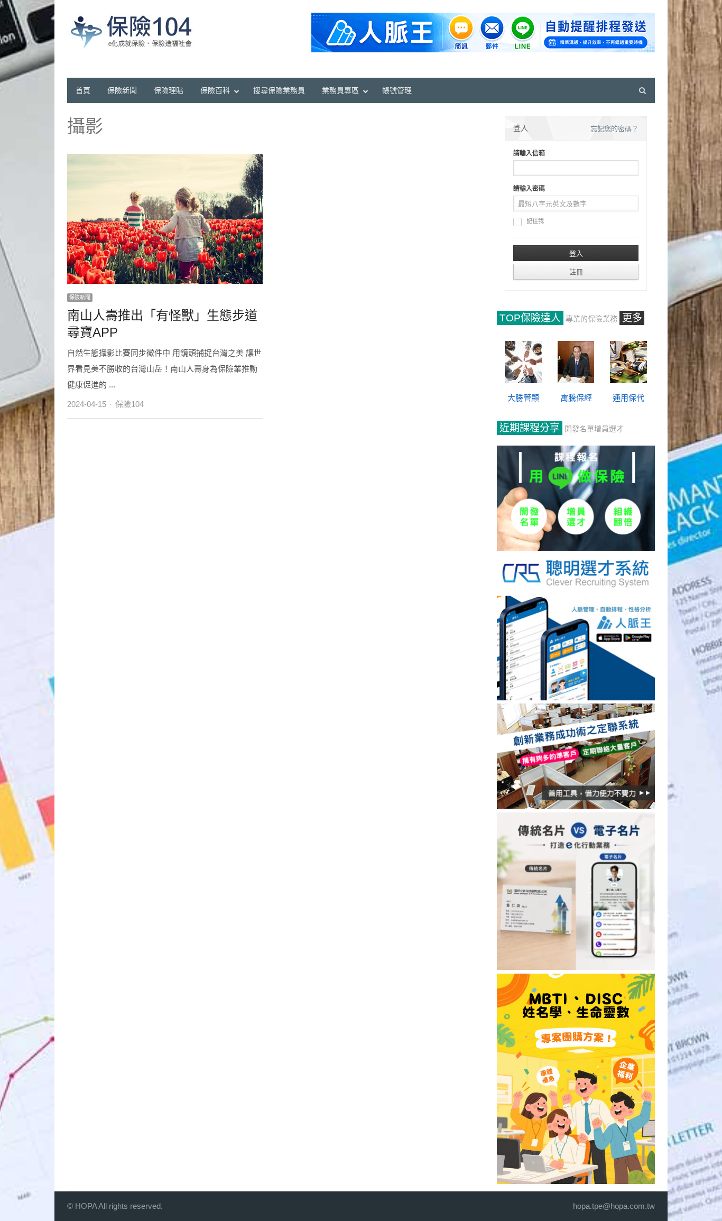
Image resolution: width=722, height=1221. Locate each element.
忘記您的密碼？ (614, 129)
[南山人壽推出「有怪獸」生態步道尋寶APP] (165, 159)
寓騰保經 (576, 397)
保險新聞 (122, 90)
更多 (632, 317)
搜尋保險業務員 (279, 90)
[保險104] (136, 32)
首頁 (83, 90)
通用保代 (628, 397)
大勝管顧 (523, 397)
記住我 (535, 221)
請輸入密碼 (529, 188)
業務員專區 (340, 90)
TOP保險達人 (530, 317)
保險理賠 (168, 90)
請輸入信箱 (529, 153)
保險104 (129, 404)
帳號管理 (397, 90)
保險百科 (215, 90)
